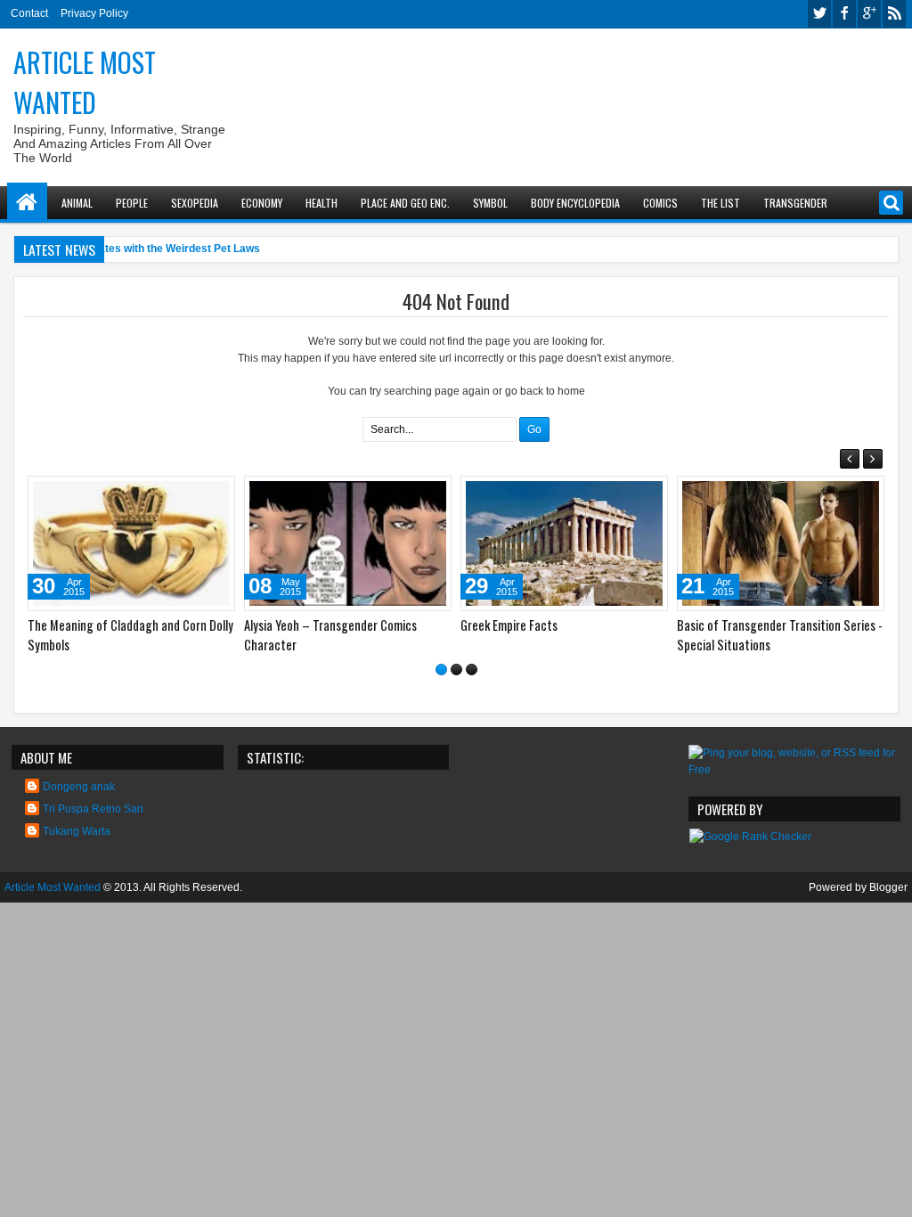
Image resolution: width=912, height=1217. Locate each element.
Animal (77, 202)
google (869, 14)
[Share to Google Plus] (215, 493)
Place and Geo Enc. (405, 202)
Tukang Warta (76, 831)
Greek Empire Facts (509, 625)
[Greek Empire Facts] (564, 543)
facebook (844, 14)
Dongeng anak (79, 786)
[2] (456, 669)
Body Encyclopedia (575, 202)
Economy (261, 202)
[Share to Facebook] (176, 493)
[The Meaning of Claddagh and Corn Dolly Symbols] (131, 543)
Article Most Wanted (84, 82)
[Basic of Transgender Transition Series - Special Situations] (780, 543)
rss (894, 14)
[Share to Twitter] (196, 493)
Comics (660, 202)
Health (321, 202)
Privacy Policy (94, 13)
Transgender (795, 202)
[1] (441, 669)
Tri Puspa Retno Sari (93, 809)
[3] (471, 669)
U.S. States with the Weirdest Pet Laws (162, 248)
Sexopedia (194, 202)
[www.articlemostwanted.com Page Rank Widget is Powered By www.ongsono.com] (750, 836)
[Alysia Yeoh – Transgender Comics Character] (347, 543)
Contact (29, 13)
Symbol (490, 202)
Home (27, 203)
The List (720, 202)
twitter (819, 14)
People (132, 202)
